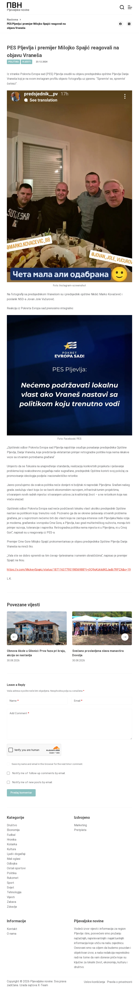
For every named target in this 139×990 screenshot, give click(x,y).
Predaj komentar (21, 792)
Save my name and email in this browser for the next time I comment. (47, 764)
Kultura (11, 849)
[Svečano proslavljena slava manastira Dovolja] (102, 628)
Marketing (80, 825)
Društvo (12, 825)
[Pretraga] (122, 7)
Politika (11, 873)
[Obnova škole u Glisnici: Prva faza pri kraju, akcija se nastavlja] (37, 628)
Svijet (10, 887)
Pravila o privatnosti (119, 982)
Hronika (11, 839)
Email (78, 700)
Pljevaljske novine (18, 10)
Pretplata (80, 830)
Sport (10, 882)
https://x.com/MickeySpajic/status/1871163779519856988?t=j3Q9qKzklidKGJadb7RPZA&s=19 (69, 569)
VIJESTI (26, 61)
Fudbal (11, 835)
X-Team (43, 985)
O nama (11, 933)
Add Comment (19, 713)
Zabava (11, 902)
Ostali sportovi (16, 868)
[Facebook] (121, 24)
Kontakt (12, 929)
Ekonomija (13, 830)
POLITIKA (13, 61)
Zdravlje (12, 906)
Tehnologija (14, 892)
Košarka (12, 844)
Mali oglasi (13, 859)
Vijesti (11, 897)
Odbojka (12, 863)
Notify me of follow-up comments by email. (38, 773)
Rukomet (12, 878)
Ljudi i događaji (16, 854)
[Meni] (130, 7)
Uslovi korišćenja (94, 982)
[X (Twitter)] (129, 24)
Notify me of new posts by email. (32, 782)
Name (14, 700)
